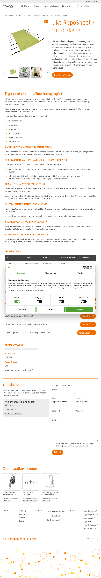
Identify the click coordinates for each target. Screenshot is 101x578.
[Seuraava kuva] (47, 72)
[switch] (39, 301)
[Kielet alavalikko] (97, 1)
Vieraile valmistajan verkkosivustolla (18, 370)
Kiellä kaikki (22, 309)
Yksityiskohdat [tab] (50, 273)
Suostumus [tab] (21, 273)
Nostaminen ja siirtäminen (23, 15)
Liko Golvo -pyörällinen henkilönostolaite (50, 494)
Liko (6, 366)
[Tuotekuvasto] (26, 42)
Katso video (85, 332)
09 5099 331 (11, 409)
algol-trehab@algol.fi (14, 414)
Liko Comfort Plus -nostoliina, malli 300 (10, 494)
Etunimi (54, 398)
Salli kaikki (79, 309)
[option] (24, 72)
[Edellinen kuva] (5, 72)
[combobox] (87, 6)
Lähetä (57, 452)
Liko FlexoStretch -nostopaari (29, 494)
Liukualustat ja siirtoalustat (41, 15)
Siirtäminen (9, 357)
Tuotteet (11, 15)
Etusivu (5, 15)
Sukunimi (78, 398)
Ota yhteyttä (62, 75)
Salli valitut (50, 309)
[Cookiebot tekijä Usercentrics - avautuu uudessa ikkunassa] (84, 267)
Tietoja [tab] (80, 273)
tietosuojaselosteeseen (71, 444)
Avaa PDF (86, 316)
